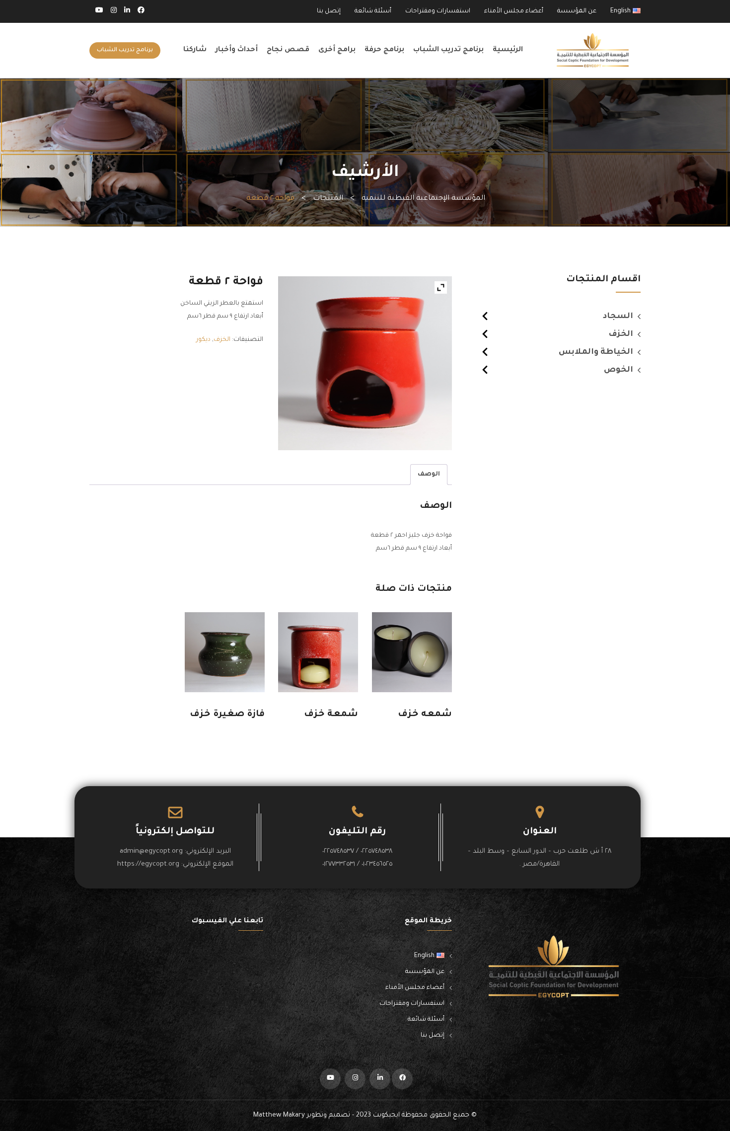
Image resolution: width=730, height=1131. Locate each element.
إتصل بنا (329, 11)
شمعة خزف (331, 715)
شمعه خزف (425, 715)
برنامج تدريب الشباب (448, 50)
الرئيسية (508, 50)
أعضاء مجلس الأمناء (513, 11)
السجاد (618, 316)
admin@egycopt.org (151, 851)
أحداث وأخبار (237, 50)
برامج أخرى (337, 50)
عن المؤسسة (576, 11)
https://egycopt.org (148, 864)
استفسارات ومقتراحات (437, 11)
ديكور (203, 339)
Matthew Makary (279, 1115)
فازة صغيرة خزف (227, 715)
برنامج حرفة (384, 50)
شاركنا (195, 50)
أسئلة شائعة (373, 11)
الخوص (618, 370)
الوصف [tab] (429, 474)
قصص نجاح (288, 50)
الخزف (620, 334)
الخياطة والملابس (596, 352)
